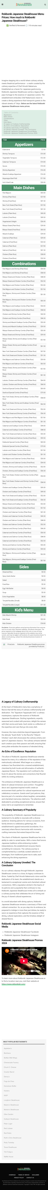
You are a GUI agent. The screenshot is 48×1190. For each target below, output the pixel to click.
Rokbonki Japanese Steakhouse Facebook (21, 932)
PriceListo (40, 646)
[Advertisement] (24, 53)
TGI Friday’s (8, 1152)
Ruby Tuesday (9, 1142)
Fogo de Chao (9, 1081)
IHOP (6, 1095)
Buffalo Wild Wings (10, 1058)
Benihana (7, 1053)
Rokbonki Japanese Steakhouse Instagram (21, 935)
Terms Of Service (23, 1175)
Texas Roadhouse (10, 1147)
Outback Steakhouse (11, 1119)
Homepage (12, 1175)
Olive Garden (8, 1114)
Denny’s (7, 1077)
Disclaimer (35, 1175)
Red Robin (7, 1133)
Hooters (6, 1091)
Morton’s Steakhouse (11, 1109)
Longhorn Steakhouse (12, 1100)
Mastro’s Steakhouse (11, 1105)
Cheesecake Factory (11, 1062)
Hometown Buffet (10, 1086)
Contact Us (30, 1177)
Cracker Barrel (9, 1072)
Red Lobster (8, 1128)
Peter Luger (8, 1124)
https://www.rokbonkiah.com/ (13, 984)
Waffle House (8, 1157)
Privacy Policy (19, 1177)
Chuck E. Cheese (10, 1067)
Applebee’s (8, 1048)
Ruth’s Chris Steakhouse (12, 1138)
